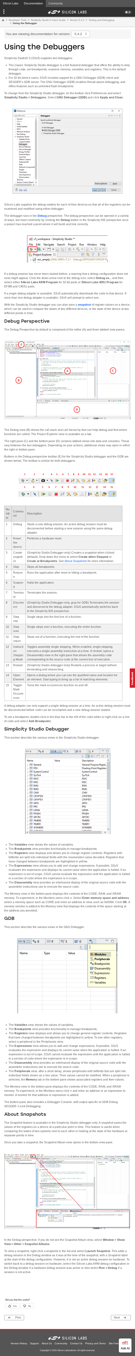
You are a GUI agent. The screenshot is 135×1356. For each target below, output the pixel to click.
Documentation (33, 3)
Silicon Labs (10, 3)
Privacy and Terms (95, 1343)
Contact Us (76, 1343)
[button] (10, 12)
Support (34, 1343)
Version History (19, 1343)
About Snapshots (76, 561)
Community (56, 3)
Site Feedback (117, 1343)
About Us (47, 1343)
